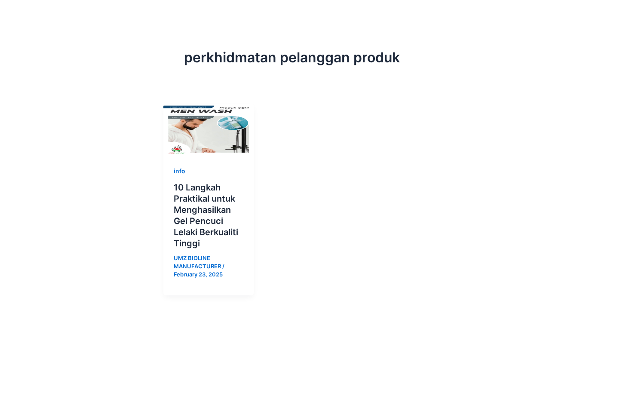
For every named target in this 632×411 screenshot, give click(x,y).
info (179, 171)
